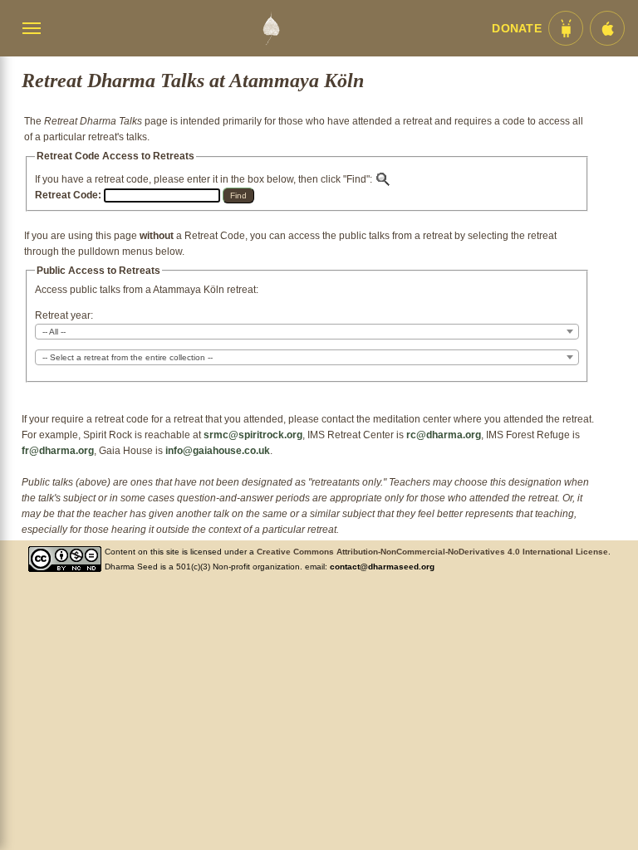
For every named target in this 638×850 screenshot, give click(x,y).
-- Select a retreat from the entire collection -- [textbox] (127, 357)
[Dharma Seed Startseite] (271, 28)
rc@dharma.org (443, 435)
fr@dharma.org (58, 451)
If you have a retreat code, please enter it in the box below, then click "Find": (205, 179)
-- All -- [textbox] (54, 331)
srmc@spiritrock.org (253, 435)
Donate (517, 28)
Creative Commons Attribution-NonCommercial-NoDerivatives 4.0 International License (432, 551)
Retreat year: (64, 315)
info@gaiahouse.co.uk (217, 451)
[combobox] (307, 332)
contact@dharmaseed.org (382, 566)
